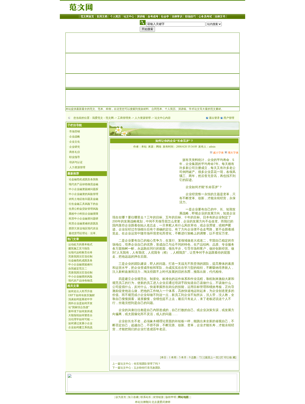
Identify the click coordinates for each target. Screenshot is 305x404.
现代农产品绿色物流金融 (83, 184)
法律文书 (220, 16)
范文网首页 (87, 16)
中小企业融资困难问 (80, 264)
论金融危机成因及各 (80, 260)
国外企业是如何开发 (80, 303)
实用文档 (102, 16)
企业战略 (74, 136)
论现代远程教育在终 (80, 252)
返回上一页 (211, 357)
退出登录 (214, 117)
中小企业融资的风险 (80, 276)
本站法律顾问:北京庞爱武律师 (152, 402)
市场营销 (74, 131)
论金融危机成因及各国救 (83, 179)
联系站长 (145, 397)
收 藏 (232, 357)
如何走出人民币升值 (80, 291)
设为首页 (120, 397)
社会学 (165, 16)
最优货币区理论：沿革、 (83, 233)
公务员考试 (205, 16)
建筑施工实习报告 (79, 248)
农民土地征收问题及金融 (83, 199)
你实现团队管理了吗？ (147, 363)
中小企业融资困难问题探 (83, 189)
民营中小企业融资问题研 (83, 218)
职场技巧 (190, 16)
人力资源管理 (143, 117)
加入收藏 (133, 397)
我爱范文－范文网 (103, 117)
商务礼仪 (74, 152)
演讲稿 (141, 16)
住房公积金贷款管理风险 (83, 208)
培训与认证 (76, 162)
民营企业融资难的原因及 (83, 223)
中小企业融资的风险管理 (83, 194)
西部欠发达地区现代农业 (83, 228)
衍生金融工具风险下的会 (83, 203)
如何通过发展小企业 (80, 323)
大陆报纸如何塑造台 (80, 315)
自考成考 (153, 16)
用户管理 (229, 117)
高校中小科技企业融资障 (83, 213)
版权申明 (170, 397)
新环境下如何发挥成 (80, 311)
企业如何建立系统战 (80, 327)
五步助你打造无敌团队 (147, 367)
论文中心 (128, 16)
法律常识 (177, 16)
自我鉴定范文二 (77, 268)
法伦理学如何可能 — (80, 319)
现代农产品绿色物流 (80, 280)
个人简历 (115, 16)
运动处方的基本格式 (80, 244)
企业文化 (74, 141)
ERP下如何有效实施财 (81, 295)
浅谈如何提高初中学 (80, 299)
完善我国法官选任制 (80, 256)
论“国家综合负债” (78, 307)
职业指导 (74, 157)
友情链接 (158, 397)
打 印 (224, 357)
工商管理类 (124, 117)
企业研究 (74, 146)
